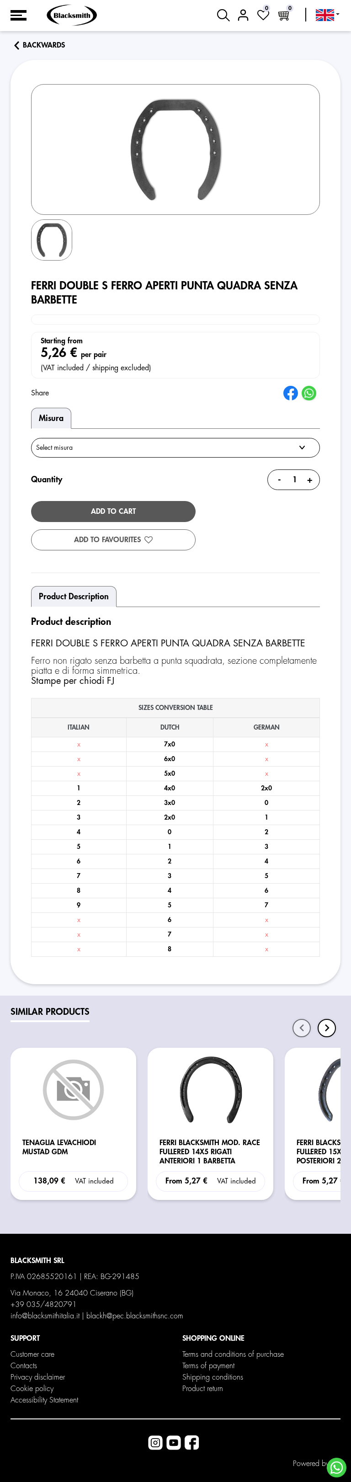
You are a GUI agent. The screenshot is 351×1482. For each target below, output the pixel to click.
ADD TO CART (113, 511)
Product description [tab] (74, 596)
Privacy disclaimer (38, 1377)
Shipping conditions (212, 1377)
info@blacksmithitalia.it (45, 1316)
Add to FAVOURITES (107, 540)
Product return (202, 1388)
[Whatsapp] (336, 1467)
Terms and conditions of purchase (233, 1354)
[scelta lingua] (327, 15)
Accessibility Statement (44, 1400)
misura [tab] (51, 418)
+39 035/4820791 (44, 1304)
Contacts (24, 1366)
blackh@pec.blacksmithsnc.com (134, 1316)
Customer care (32, 1354)
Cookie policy (32, 1388)
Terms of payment (208, 1366)
